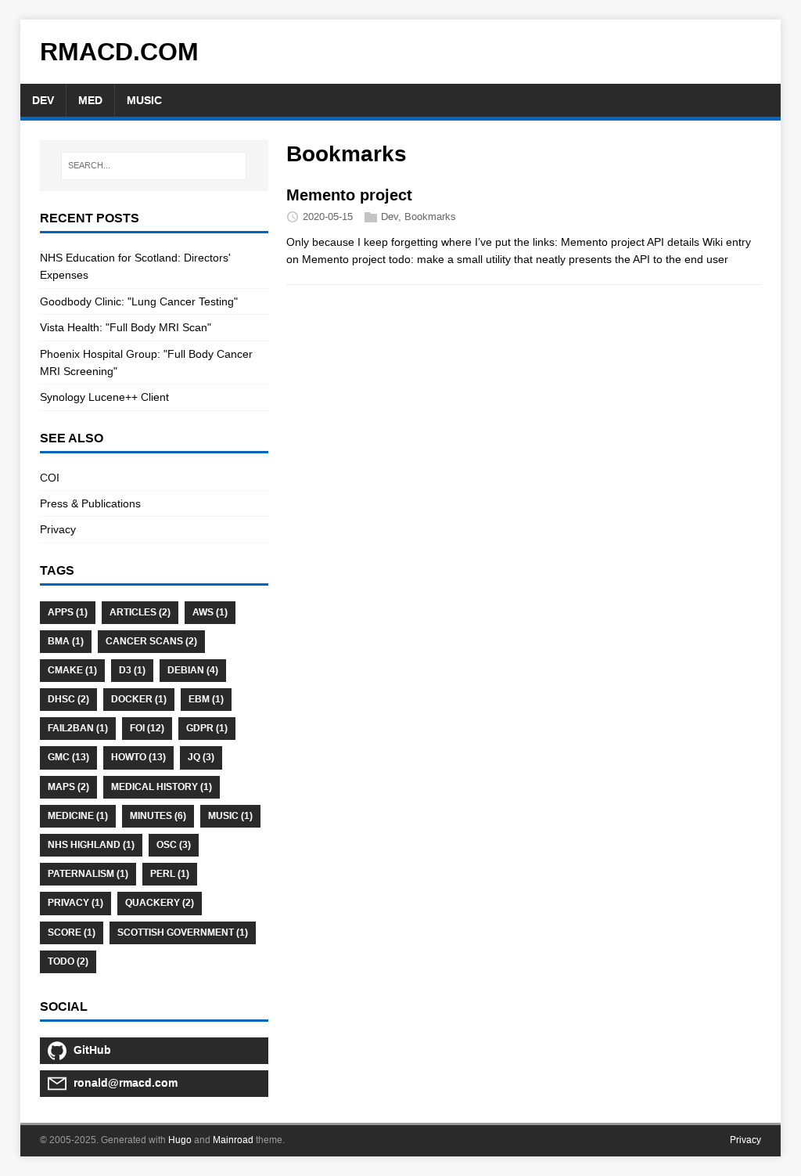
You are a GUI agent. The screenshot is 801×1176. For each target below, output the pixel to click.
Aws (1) (210, 612)
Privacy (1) (75, 902)
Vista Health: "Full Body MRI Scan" (125, 327)
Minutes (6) (158, 815)
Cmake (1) (72, 670)
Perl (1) (169, 873)
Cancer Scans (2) (151, 641)
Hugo (180, 1140)
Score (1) (71, 932)
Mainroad (233, 1140)
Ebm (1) (206, 699)
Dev (389, 216)
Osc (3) (173, 844)
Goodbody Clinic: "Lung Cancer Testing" (139, 301)
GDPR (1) (207, 728)
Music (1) (230, 815)
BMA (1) (66, 641)
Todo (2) (68, 961)
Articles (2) (140, 612)
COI (49, 477)
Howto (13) (138, 757)
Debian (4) (192, 670)
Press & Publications (90, 503)
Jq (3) (201, 757)
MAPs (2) (68, 786)
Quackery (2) (159, 902)
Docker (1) (139, 699)
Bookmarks (430, 216)
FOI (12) (147, 728)
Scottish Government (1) (182, 932)
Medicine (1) (78, 815)
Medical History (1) (161, 786)
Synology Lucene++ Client (104, 397)
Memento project (349, 195)
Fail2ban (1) (78, 728)
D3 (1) (132, 670)
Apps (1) (68, 612)
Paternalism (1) (88, 873)
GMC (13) (68, 757)
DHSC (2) (68, 699)
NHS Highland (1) (91, 844)
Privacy (58, 529)
